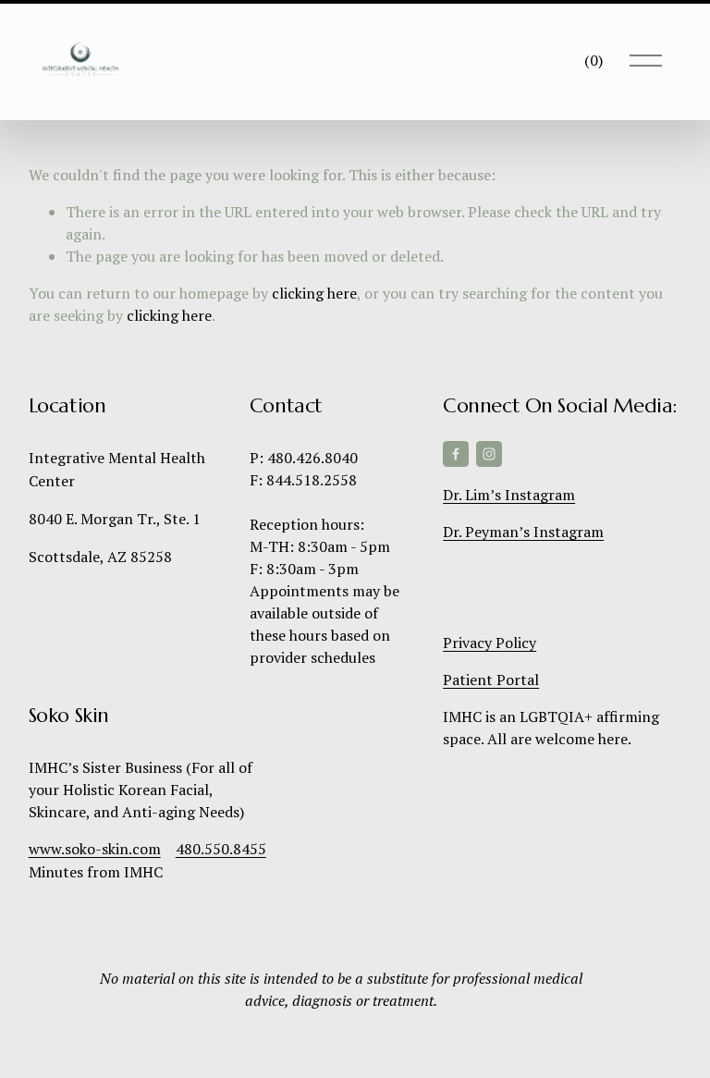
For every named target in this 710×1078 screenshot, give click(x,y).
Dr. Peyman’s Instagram (523, 531)
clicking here (314, 293)
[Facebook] (456, 454)
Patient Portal (491, 679)
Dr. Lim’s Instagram (509, 494)
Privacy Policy (489, 642)
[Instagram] (489, 454)
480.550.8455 (221, 849)
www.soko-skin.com (95, 849)
